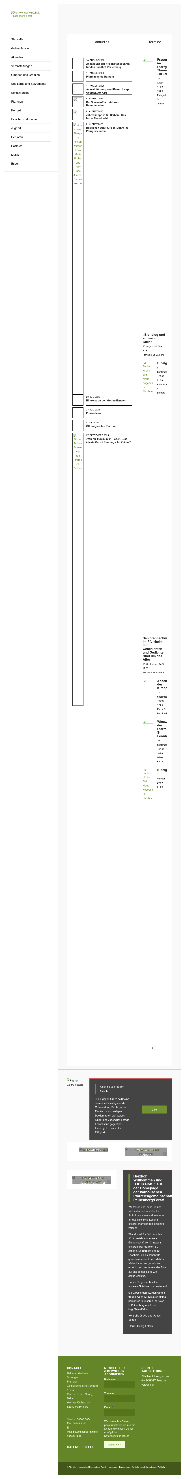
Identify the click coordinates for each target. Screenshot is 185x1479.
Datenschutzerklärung (116, 1436)
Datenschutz (124, 1466)
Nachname (110, 1379)
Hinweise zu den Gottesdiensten (106, 400)
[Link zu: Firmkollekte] (78, 412)
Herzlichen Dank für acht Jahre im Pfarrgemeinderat (107, 129)
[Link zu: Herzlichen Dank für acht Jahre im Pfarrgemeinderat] (78, 258)
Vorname (109, 1393)
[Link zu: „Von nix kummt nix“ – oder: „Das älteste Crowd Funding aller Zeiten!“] (78, 569)
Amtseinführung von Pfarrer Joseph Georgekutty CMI (108, 90)
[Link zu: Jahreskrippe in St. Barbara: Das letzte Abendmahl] (78, 113)
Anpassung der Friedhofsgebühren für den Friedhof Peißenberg (108, 65)
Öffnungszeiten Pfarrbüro (101, 426)
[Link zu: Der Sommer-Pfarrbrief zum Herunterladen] (78, 101)
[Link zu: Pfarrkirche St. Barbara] (78, 76)
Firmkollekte (93, 413)
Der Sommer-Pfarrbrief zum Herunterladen (102, 103)
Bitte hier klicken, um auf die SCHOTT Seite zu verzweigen (155, 1380)
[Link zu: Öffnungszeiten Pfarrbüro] (78, 425)
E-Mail (108, 1407)
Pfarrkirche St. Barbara (100, 76)
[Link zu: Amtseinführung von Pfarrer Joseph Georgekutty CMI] (78, 89)
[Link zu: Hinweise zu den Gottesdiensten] (78, 400)
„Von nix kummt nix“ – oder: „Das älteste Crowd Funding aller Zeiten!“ (108, 440)
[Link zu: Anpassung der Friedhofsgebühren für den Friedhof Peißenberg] (78, 63)
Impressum (112, 1466)
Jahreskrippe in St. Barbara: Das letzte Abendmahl (106, 116)
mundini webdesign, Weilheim (152, 1466)
